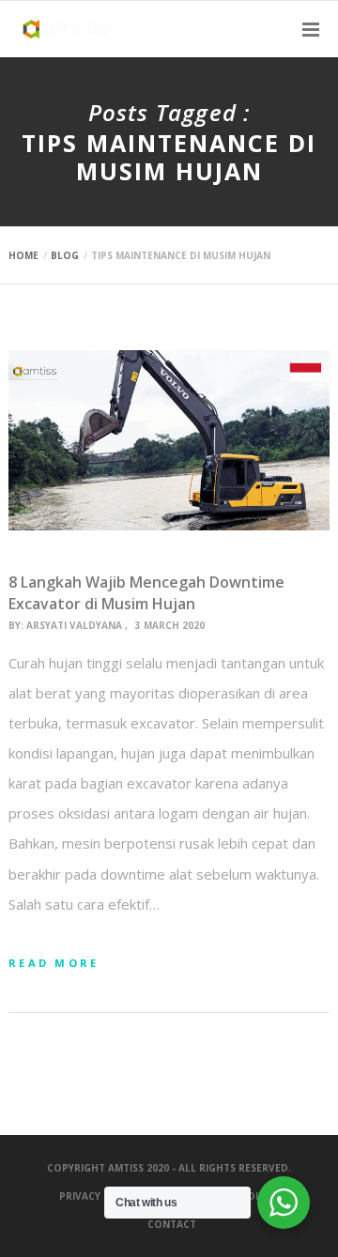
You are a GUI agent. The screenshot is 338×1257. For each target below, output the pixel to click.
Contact (171, 1224)
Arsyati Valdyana (74, 625)
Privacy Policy (99, 1196)
